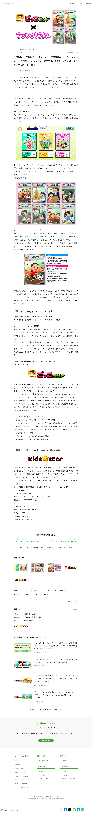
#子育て (62, 590)
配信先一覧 (34, 733)
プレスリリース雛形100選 (21, 776)
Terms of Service (58, 798)
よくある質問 (63, 733)
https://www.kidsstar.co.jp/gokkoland (41, 102)
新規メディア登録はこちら (31, 541)
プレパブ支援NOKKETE (45, 760)
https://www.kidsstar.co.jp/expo (55, 480)
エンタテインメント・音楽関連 (23, 70)
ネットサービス (29, 620)
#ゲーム (38, 594)
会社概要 (64, 760)
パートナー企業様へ (44, 779)
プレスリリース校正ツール (22, 787)
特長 (18, 733)
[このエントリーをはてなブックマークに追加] (78, 811)
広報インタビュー (19, 760)
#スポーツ (29, 594)
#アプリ (34, 590)
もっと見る (59, 709)
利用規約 (64, 771)
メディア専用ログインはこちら (63, 541)
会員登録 (88, 3)
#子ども (17, 590)
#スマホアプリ (45, 590)
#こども (25, 590)
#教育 (46, 594)
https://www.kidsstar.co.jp (50, 450)
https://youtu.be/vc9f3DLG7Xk (38, 439)
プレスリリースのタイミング (22, 780)
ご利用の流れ (53, 733)
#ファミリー (18, 594)
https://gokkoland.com (31, 477)
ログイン (81, 3)
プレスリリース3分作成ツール (23, 783)
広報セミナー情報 (19, 768)
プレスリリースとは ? (15, 810)
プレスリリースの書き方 (21, 772)
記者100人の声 (19, 764)
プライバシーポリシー (67, 775)
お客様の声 (43, 733)
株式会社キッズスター (27, 49)
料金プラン (25, 733)
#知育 (55, 590)
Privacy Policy (50, 798)
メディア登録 (42, 775)
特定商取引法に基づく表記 (69, 779)
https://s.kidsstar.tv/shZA (40, 436)
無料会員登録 (46, 740)
